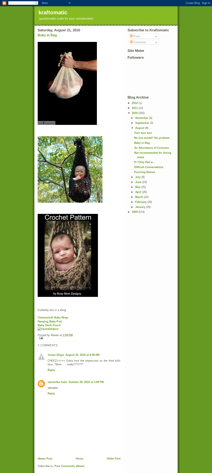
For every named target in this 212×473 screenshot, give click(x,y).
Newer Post (45, 458)
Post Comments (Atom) (69, 466)
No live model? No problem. (152, 137)
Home (79, 458)
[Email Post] (79, 338)
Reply (51, 370)
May (138, 187)
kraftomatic (53, 12)
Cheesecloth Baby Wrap (53, 317)
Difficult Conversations (148, 167)
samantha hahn (57, 382)
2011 (135, 108)
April (138, 192)
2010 (135, 113)
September (142, 122)
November (142, 117)
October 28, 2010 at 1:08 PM (86, 382)
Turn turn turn (143, 132)
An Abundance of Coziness (151, 147)
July (138, 177)
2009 (135, 211)
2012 (135, 103)
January (140, 206)
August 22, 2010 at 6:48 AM (82, 354)
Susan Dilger (56, 354)
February (141, 202)
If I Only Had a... (144, 162)
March (139, 197)
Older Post (113, 458)
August (140, 127)
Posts (136, 36)
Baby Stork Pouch (49, 325)
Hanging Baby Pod (50, 321)
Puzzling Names (144, 172)
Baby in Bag (47, 35)
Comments (139, 42)
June (138, 182)
